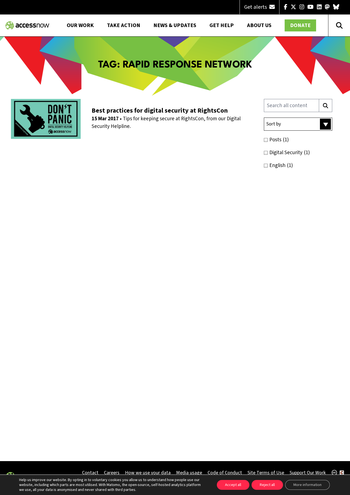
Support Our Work (308, 472)
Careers (111, 472)
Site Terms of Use (265, 472)
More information (307, 485)
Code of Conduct (225, 472)
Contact (90, 472)
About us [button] (259, 25)
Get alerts (256, 7)
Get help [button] (221, 25)
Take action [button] (123, 25)
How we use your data (148, 472)
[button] (298, 124)
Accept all (233, 485)
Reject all (267, 485)
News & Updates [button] (174, 25)
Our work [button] (80, 25)
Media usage (189, 472)
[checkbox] (304, 139)
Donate (300, 25)
